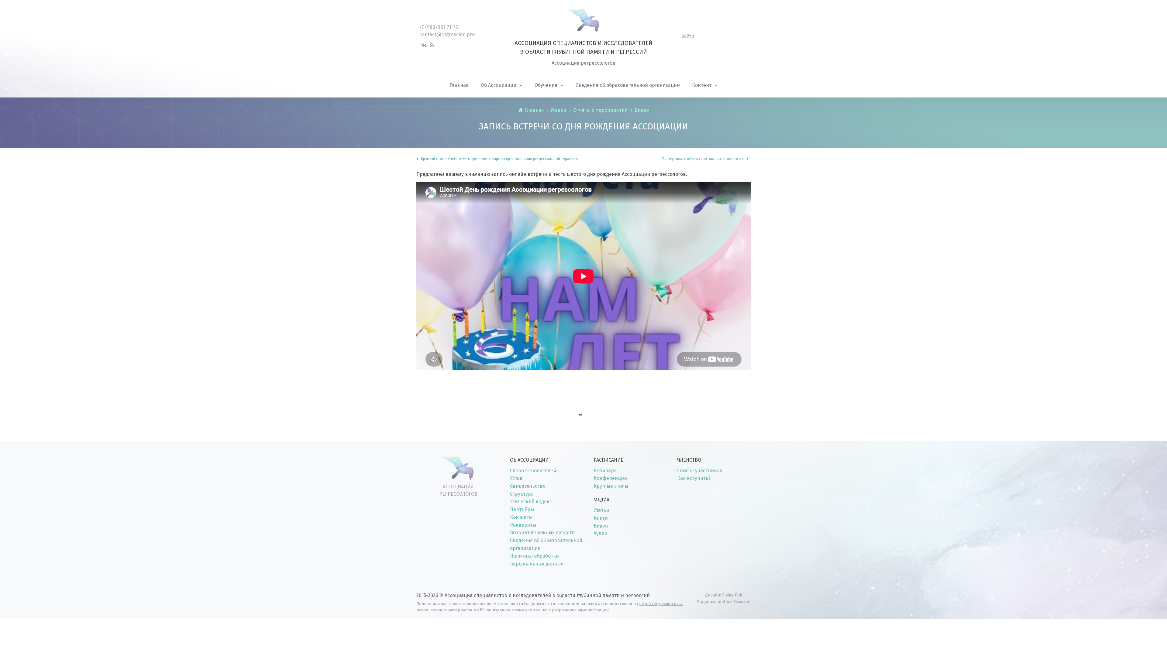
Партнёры (522, 509)
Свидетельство (528, 486)
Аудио (600, 533)
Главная (534, 110)
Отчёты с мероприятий (600, 110)
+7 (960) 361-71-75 (438, 27)
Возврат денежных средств (542, 532)
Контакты (521, 517)
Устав (516, 478)
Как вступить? (694, 478)
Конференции (610, 478)
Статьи (601, 510)
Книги (601, 518)
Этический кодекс (531, 501)
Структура (522, 494)
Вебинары (606, 470)
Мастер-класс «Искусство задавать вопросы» (703, 158)
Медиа (558, 110)
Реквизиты (523, 525)
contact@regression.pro (447, 34)
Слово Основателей (533, 470)
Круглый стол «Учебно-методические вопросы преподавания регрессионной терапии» (499, 158)
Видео (642, 110)
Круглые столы (611, 486)
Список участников (699, 470)
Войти (687, 36)
